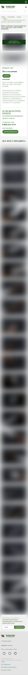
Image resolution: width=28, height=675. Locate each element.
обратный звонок (10, 132)
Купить (6, 76)
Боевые (5, 18)
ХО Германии (11, 17)
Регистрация (9, 2)
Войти (2, 2)
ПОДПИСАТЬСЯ (19, 627)
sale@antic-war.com (6, 645)
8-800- (6, 641)
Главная (3, 17)
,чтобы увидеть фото (14, 42)
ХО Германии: (6, 664)
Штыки (19, 17)
